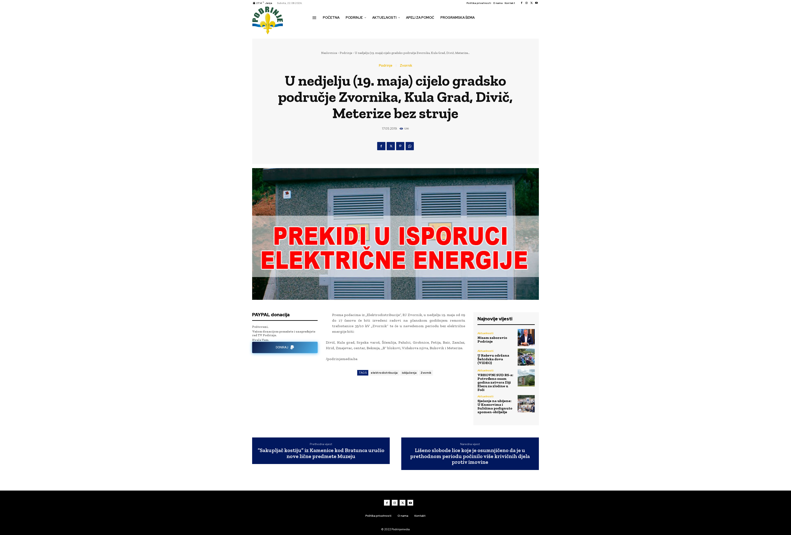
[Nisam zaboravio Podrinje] (526, 337)
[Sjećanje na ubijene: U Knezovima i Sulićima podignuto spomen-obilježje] (526, 403)
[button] (317, 26)
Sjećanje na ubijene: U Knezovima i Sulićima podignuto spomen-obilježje (494, 406)
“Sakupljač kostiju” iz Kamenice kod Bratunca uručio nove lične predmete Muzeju (321, 453)
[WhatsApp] (410, 146)
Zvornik (406, 65)
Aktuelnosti (485, 333)
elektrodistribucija (384, 372)
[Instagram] (526, 3)
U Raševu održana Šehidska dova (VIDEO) (493, 359)
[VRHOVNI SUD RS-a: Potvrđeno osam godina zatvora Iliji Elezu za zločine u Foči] (526, 377)
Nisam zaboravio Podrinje (492, 339)
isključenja (409, 372)
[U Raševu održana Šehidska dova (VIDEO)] (526, 357)
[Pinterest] (400, 146)
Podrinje (346, 53)
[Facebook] (521, 3)
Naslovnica (329, 53)
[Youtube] (536, 3)
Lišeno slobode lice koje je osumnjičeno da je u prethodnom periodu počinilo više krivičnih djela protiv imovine (470, 456)
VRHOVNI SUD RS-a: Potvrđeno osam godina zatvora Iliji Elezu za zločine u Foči (495, 382)
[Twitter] (531, 3)
